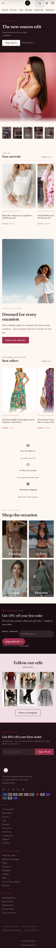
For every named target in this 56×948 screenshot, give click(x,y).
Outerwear (39, 10)
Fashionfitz (31, 941)
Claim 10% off (12, 641)
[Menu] (3, 3)
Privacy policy (24, 646)
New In (5, 10)
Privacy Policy (8, 909)
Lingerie (5, 839)
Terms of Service (9, 913)
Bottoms (28, 10)
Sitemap (5, 886)
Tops (21, 10)
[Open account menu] (47, 3)
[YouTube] (18, 789)
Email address (10, 631)
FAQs (4, 863)
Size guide (6, 871)
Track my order (8, 856)
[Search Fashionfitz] (40, 3)
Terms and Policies (28, 945)
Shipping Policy (8, 898)
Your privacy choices (11, 882)
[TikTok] (8, 789)
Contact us (6, 867)
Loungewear (7, 836)
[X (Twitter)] (23, 789)
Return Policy (8, 902)
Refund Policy (8, 905)
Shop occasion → (29, 43)
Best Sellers (7, 813)
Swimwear (50, 10)
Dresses (13, 10)
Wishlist (5, 874)
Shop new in (11, 43)
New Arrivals (7, 810)
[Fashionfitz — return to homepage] (28, 3)
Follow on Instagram (28, 712)
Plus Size (6, 843)
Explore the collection (15, 340)
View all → (47, 157)
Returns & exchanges (11, 859)
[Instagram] (3, 789)
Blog (4, 878)
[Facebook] (13, 789)
